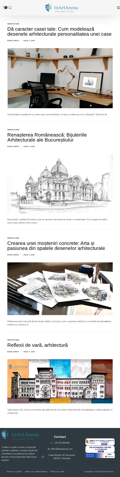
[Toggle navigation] (101, 7)
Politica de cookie (57, 471)
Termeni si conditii (14, 471)
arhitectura (13, 24)
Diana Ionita (13, 41)
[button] (10, 7)
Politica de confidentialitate (36, 471)
